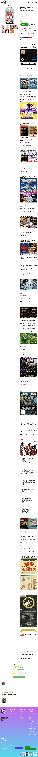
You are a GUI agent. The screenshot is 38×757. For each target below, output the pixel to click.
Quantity (21, 19)
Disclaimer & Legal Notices (32, 729)
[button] (1, 2)
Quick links (31, 709)
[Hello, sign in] (31, 2)
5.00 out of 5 (21, 666)
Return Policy (31, 721)
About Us (30, 716)
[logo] (3, 711)
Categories (12, 709)
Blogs (30, 718)
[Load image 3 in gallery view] (12, 27)
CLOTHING (11, 714)
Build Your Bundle (32, 731)
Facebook (21, 711)
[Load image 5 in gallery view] (12, 31)
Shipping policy (4, 748)
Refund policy (3, 745)
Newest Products (32, 726)
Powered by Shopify (13, 754)
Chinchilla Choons (7, 754)
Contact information (5, 749)
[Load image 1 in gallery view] (3, 27)
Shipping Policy (31, 714)
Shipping (27, 11)
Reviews (30, 723)
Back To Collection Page (25, 645)
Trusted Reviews (35, 30)
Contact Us (31, 719)
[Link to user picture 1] (4, 700)
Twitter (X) (21, 716)
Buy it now (33, 24)
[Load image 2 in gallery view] (7, 27)
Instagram (21, 713)
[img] (4, 691)
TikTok (21, 714)
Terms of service (5, 747)
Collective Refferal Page (33, 734)
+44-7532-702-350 (5, 740)
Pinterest (21, 718)
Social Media (22, 709)
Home (2, 5)
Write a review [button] (19, 677)
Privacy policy (9, 745)
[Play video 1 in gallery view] (16, 27)
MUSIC (11, 713)
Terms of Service (32, 713)
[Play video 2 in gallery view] (3, 31)
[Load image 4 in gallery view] (7, 31)
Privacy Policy (31, 711)
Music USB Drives (32, 733)
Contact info (3, 738)
